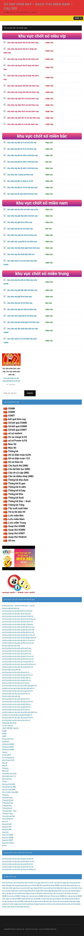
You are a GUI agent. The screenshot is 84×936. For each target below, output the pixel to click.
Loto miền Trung (17, 522)
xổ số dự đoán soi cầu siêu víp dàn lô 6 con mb (18, 656)
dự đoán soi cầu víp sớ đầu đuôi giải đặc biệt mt (18, 688)
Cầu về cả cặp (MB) (18, 472)
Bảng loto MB (6, 824)
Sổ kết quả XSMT (17, 429)
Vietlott (4, 752)
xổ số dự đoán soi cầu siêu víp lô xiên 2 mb (16, 648)
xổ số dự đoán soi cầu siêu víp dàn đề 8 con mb (18, 632)
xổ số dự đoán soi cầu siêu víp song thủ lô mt (17, 691)
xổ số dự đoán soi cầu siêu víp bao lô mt (15, 672)
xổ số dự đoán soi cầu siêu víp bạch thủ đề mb (17, 616)
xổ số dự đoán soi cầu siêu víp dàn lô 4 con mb (18, 643)
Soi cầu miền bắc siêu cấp (11, 646)
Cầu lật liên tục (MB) (19, 469)
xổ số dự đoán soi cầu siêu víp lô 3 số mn (16, 710)
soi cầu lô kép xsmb (66, 899)
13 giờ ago (11, 384)
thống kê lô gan (7, 797)
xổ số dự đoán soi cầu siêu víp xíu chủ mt (16, 694)
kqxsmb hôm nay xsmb (42, 888)
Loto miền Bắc (16, 515)
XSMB (11, 408)
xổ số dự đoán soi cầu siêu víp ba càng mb (16, 614)
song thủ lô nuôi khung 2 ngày (28, 904)
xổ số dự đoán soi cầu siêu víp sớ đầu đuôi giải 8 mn (19, 712)
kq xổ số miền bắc (56, 888)
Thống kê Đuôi (16, 497)
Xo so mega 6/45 (17, 437)
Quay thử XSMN (16, 529)
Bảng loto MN (6, 829)
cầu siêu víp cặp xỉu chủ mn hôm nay (22, 235)
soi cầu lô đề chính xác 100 (46, 901)
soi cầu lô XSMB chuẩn (20, 901)
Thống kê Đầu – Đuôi (19, 501)
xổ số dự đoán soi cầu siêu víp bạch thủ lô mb (17, 622)
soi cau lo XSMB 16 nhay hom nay (20, 896)
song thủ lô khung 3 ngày (71, 901)
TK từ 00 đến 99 (16, 512)
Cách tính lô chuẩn (47, 883)
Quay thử (5, 832)
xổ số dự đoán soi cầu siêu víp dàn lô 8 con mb (18, 659)
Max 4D (12, 447)
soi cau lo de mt (52, 893)
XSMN (11, 412)
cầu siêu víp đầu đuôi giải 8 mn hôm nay (23, 248)
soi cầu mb (59, 901)
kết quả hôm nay (17, 419)
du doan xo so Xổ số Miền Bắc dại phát (35, 885)
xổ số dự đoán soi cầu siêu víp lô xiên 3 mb (16, 651)
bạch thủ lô (6, 883)
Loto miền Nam (16, 519)
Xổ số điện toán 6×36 (9, 773)
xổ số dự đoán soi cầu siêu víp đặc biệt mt (16, 678)
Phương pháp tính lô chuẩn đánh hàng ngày (36, 891)
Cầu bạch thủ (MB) (18, 465)
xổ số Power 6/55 (17, 440)
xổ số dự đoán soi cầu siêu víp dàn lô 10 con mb (18, 640)
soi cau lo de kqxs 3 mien (38, 893)
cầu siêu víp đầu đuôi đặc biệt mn (20, 254)
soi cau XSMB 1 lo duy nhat (40, 899)
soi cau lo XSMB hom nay (61, 896)
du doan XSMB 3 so (55, 885)
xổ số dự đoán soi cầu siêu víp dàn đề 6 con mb (18, 630)
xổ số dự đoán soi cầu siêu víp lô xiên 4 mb (16, 653)
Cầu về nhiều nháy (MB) (20, 476)
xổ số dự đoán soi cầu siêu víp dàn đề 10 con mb (18, 635)
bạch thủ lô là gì (15, 883)
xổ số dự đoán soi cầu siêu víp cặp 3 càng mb (17, 624)
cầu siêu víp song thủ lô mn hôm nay (22, 241)
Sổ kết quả (5, 741)
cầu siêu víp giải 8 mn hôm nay (19, 222)
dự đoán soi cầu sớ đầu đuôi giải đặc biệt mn (17, 715)
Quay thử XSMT (16, 533)
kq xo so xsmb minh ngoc (25, 888)
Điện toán (5, 771)
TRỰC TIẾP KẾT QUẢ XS (10, 728)
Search (30, 393)
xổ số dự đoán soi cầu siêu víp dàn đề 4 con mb (18, 627)
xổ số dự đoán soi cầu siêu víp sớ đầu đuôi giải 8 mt (19, 685)
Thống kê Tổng (16, 505)
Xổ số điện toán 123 (19, 458)
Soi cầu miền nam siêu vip (11, 696)
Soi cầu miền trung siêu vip (11, 669)
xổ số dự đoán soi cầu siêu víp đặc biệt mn (16, 704)
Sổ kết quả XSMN (17, 426)
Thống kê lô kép (16, 490)
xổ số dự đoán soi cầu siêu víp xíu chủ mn (16, 720)
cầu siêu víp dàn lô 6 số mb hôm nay (21, 143)
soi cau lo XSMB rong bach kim (20, 899)
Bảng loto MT (6, 827)
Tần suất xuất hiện (18, 508)
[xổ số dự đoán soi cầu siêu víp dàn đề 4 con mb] (11, 359)
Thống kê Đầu (15, 494)
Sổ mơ (11, 540)
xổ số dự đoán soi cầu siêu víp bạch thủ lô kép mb (19, 619)
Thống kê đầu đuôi (18, 479)
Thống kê (13, 451)
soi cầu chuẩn (54, 899)
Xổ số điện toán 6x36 (19, 454)
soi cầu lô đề (32, 901)
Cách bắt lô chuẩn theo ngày (30, 883)
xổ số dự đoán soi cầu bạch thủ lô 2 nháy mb (17, 611)
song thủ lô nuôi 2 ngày (10, 904)
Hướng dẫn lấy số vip (9, 723)
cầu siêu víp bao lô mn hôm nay (20, 229)
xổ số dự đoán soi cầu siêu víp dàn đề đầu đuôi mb (19, 638)
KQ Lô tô (5, 821)
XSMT (11, 415)
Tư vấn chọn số (7, 726)
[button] (78, 18)
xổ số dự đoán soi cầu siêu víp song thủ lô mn (17, 717)
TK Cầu (4, 781)
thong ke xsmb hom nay (47, 904)
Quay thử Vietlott (17, 537)
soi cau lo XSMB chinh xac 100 (42, 896)
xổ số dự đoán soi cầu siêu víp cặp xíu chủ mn (17, 701)
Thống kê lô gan (16, 483)
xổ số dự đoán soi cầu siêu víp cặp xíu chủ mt (17, 675)
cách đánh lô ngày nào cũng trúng (65, 883)
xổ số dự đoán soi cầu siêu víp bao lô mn (16, 699)
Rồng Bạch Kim (57, 891)
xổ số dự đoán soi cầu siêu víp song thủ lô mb (17, 667)
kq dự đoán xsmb (68, 885)
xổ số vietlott (15, 433)
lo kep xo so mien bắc (70, 888)
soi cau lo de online (64, 893)
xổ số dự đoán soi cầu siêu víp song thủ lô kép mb (19, 664)
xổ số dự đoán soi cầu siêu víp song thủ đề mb (17, 662)
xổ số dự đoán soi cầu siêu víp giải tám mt (16, 680)
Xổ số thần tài (15, 462)
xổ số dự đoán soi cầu (63, 904)
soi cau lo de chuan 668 (70, 891)
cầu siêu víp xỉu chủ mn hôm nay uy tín (22, 209)
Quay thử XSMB (16, 526)
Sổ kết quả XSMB (17, 422)
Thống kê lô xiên (17, 487)
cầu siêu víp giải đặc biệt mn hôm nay (22, 216)
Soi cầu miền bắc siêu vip (10, 608)
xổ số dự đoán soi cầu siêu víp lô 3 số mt (15, 683)
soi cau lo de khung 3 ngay (21, 893)
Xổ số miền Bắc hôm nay (21, 907)
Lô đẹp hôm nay (15, 891)
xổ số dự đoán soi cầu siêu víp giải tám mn (16, 707)
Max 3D (12, 444)
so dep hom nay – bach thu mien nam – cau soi (18, 606)
